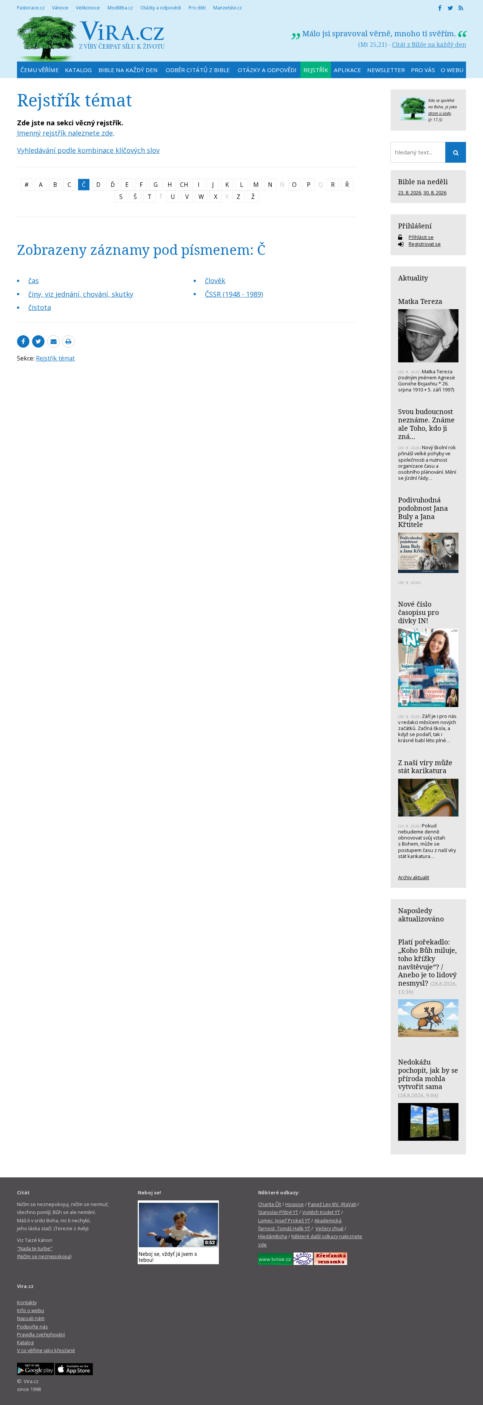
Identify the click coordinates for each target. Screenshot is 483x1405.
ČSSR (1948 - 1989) (234, 294)
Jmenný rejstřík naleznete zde (65, 132)
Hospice (294, 1204)
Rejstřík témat (55, 358)
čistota (39, 307)
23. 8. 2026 (409, 192)
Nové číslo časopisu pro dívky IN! (418, 612)
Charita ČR (269, 1204)
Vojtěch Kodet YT (321, 1212)
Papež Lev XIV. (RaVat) (332, 1204)
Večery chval (329, 1228)
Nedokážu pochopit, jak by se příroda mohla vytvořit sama (428, 1074)
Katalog (25, 1342)
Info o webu (30, 1310)
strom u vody (439, 113)
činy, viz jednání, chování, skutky (80, 294)
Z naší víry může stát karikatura (425, 766)
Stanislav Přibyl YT (278, 1212)
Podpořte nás (32, 1326)
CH (184, 184)
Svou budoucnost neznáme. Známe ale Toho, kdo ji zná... (426, 424)
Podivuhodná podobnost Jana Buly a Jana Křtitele (423, 512)
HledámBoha (272, 1236)
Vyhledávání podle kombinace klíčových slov (88, 150)
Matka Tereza (420, 301)
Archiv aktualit (413, 877)
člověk (215, 280)
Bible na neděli (423, 181)
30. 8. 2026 (434, 192)
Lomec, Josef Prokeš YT (284, 1220)
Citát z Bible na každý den (429, 44)
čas (33, 280)
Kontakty (27, 1302)
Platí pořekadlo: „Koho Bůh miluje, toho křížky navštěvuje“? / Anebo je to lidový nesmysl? (427, 962)
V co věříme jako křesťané (46, 1350)
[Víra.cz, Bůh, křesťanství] (91, 39)
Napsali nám (31, 1318)
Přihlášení (415, 225)
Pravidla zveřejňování (41, 1334)
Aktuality (413, 277)
